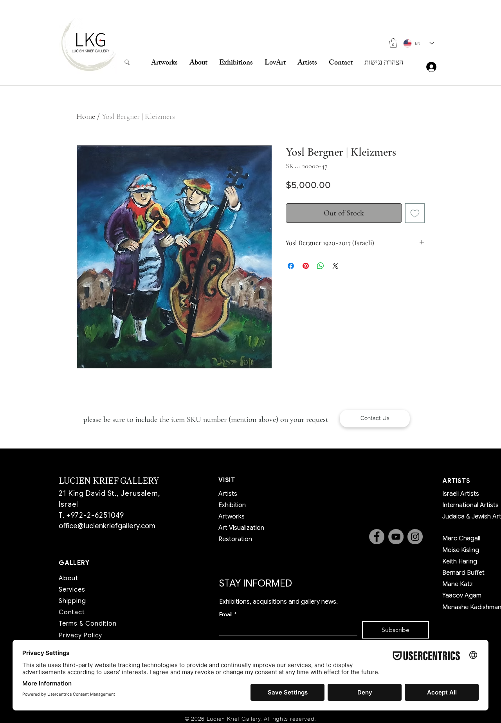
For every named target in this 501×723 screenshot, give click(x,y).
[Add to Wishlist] (415, 213)
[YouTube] (396, 536)
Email (227, 614)
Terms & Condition (88, 624)
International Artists (470, 505)
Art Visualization (241, 528)
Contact (72, 612)
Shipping (72, 601)
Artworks (231, 516)
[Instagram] (415, 536)
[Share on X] (335, 266)
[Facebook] (376, 536)
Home (85, 116)
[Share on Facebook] (291, 266)
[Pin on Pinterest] (305, 266)
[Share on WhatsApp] (320, 266)
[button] (393, 43)
